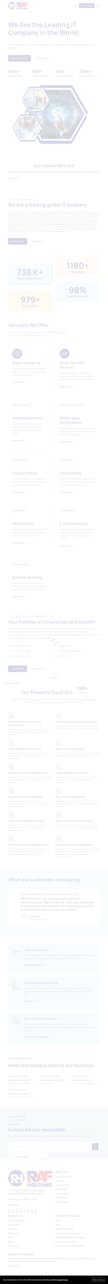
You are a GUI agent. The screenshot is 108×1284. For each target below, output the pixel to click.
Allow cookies (98, 1280)
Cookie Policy (62, 1279)
